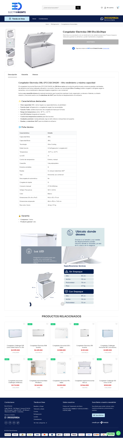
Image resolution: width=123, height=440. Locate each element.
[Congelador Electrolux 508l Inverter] (38, 332)
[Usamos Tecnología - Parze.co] (100, 422)
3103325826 (111, 18)
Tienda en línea (18, 19)
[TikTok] (17, 422)
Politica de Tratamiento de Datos (72, 406)
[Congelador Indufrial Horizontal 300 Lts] (84, 368)
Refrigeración (38, 414)
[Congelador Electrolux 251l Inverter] (84, 332)
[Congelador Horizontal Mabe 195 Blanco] (38, 368)
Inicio (34, 19)
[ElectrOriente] (17, 7)
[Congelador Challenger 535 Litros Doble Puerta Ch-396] (15, 332)
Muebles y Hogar (39, 406)
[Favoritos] (102, 7)
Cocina (36, 411)
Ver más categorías (40, 423)
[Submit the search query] (78, 7)
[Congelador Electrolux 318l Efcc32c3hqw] (39, 49)
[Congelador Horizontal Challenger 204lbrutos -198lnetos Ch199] (15, 368)
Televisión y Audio (39, 409)
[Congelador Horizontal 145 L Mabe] (61, 368)
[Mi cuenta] (24, 324)
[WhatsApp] (6, 422)
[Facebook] (10, 422)
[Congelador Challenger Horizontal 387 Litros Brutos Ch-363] (107, 332)
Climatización (38, 419)
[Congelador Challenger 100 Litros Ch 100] (107, 368)
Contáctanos (43, 19)
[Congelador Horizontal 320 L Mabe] (61, 332)
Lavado (36, 417)
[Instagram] (13, 422)
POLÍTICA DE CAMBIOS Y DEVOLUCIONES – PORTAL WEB (76, 409)
